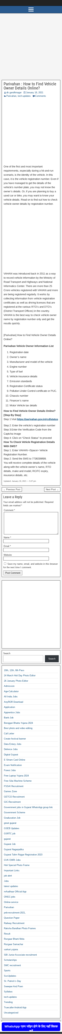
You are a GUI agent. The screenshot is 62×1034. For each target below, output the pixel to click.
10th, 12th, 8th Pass (14, 670)
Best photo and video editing (18, 728)
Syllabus (8, 991)
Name (7, 537)
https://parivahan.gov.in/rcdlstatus (37, 419)
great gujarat (10, 823)
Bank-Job (8, 717)
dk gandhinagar (14, 92)
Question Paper (11, 918)
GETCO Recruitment (14, 796)
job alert (8, 875)
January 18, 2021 (34, 92)
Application (9, 707)
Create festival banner (15, 738)
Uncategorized (11, 1012)
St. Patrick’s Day (12, 981)
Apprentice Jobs (12, 712)
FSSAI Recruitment (13, 786)
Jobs (6, 881)
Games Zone (10, 791)
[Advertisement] (31, 47)
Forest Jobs (10, 770)
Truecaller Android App (15, 1007)
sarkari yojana (11, 949)
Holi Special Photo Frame (16, 865)
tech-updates (24, 96)
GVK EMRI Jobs (12, 860)
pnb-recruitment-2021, (15, 912)
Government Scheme (14, 812)
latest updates (11, 886)
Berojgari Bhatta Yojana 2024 (18, 723)
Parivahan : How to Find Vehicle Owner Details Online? (30, 86)
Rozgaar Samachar (13, 944)
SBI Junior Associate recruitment (20, 955)
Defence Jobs (11, 749)
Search (6, 653)
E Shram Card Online (14, 759)
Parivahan (11, 96)
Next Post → (52, 489)
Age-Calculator (11, 691)
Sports (7, 970)
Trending (8, 1002)
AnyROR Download (13, 702)
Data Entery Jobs (12, 744)
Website (8, 555)
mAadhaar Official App (15, 891)
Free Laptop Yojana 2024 (16, 775)
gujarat (7, 839)
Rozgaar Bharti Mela (14, 939)
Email (7, 546)
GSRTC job (9, 833)
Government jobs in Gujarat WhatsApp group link (28, 807)
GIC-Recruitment (12, 802)
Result (7, 933)
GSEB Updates (11, 828)
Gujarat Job (10, 844)
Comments (40, 96)
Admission (9, 686)
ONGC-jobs (9, 896)
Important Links (11, 870)
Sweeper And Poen (13, 986)
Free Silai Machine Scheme (18, 781)
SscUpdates (10, 976)
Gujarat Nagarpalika (14, 849)
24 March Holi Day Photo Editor (19, 675)
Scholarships (10, 960)
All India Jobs (11, 696)
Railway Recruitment (14, 923)
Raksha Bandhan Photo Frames (20, 928)
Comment (9, 510)
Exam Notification (13, 765)
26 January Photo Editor (16, 681)
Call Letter (9, 733)
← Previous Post (11, 489)
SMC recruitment (12, 965)
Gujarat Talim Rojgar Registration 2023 (23, 854)
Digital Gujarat (11, 754)
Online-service (11, 902)
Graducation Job (12, 818)
